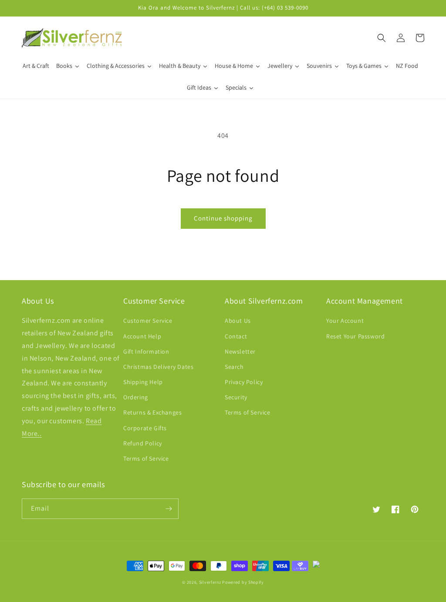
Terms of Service (146, 458)
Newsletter (240, 351)
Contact (236, 336)
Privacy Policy (244, 382)
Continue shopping (223, 218)
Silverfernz (210, 582)
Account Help (142, 336)
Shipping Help (143, 382)
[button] (381, 37)
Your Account (345, 320)
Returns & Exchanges (152, 412)
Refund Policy (142, 443)
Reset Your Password (355, 336)
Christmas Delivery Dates (158, 367)
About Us (238, 320)
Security (236, 397)
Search (234, 367)
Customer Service (147, 320)
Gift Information (146, 351)
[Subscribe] (168, 508)
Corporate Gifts (145, 428)
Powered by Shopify (243, 582)
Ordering (135, 397)
